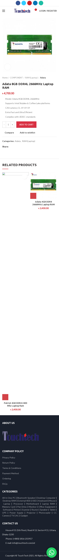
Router (34, 509)
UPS (4, 512)
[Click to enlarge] (8, 67)
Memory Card (8, 506)
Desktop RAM (9, 500)
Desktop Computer (46, 497)
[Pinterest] (29, 3)
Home (5, 77)
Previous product (49, 77)
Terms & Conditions (11, 468)
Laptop (6, 503)
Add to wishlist (27, 133)
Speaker (44, 509)
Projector (31, 512)
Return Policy (8, 462)
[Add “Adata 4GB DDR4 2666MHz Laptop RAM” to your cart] (33, 196)
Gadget (24, 515)
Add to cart (26, 124)
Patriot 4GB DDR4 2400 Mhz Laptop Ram (15, 404)
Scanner (26, 509)
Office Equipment (46, 506)
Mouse (52, 500)
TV (12, 515)
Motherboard (32, 503)
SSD (34, 500)
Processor (18, 503)
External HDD (24, 500)
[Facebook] (18, 3)
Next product (55, 77)
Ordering (6, 478)
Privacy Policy (8, 457)
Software (7, 509)
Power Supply (16, 512)
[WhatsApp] (41, 3)
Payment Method (10, 473)
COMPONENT (16, 77)
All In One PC (8, 497)
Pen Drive (22, 506)
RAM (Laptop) (31, 77)
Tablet (52, 509)
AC (17, 515)
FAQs (5, 484)
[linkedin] (35, 3)
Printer (16, 509)
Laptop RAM (48, 503)
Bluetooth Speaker (26, 497)
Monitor (32, 506)
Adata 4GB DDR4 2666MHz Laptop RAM (43, 203)
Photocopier (45, 512)
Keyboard (43, 500)
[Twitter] (23, 3)
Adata (43, 77)
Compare (9, 133)
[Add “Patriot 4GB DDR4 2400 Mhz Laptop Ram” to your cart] (5, 397)
